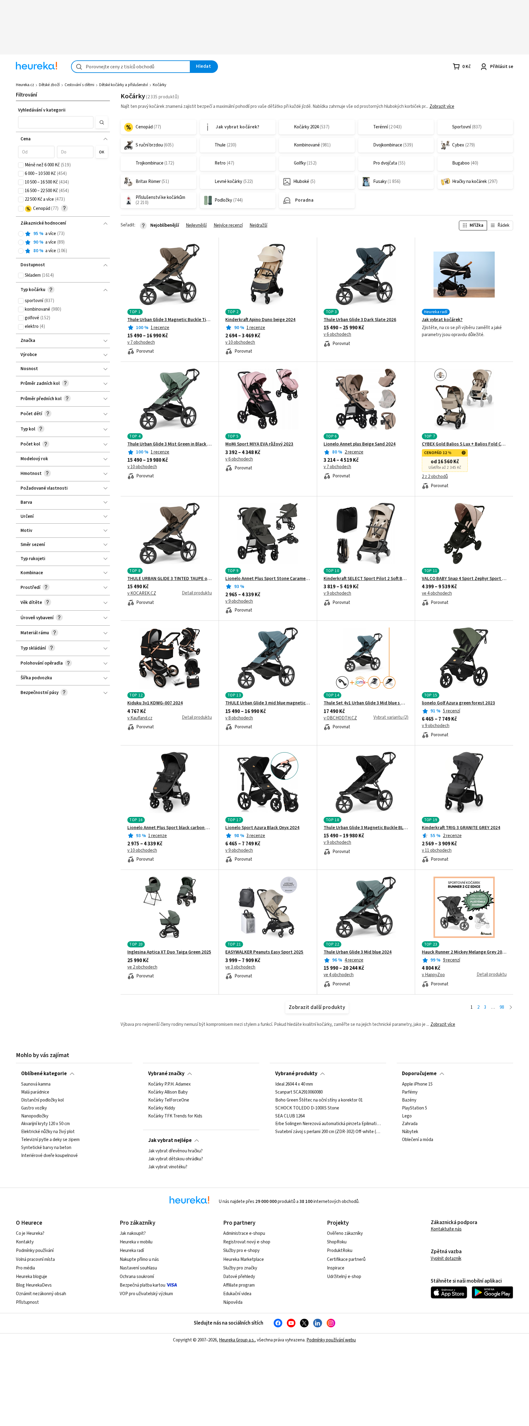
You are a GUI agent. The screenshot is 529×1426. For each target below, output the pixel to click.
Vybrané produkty (296, 1073)
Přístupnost (27, 1302)
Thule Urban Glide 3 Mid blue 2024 (358, 952)
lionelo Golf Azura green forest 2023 (458, 703)
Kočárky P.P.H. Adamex (169, 1084)
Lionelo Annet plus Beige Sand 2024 (360, 444)
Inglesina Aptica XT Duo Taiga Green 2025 (169, 952)
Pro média (25, 1268)
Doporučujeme (419, 1073)
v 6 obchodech (337, 335)
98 (502, 1007)
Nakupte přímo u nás (139, 1259)
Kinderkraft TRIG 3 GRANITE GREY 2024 (461, 828)
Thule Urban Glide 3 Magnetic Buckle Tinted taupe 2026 (169, 320)
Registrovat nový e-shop (246, 1242)
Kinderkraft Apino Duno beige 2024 (260, 320)
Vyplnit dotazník (446, 1258)
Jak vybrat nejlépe (170, 1140)
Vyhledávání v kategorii (42, 110)
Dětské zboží (49, 85)
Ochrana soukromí (137, 1276)
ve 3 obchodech (240, 967)
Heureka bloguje (31, 1276)
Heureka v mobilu (136, 1242)
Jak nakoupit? (133, 1233)
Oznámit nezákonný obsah (41, 1294)
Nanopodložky (34, 1116)
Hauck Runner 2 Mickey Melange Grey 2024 (464, 952)
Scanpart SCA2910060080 (299, 1092)
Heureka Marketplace (243, 1259)
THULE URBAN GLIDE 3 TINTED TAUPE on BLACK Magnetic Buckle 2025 (169, 579)
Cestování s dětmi (79, 85)
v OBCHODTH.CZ (340, 718)
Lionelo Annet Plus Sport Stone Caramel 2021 (267, 579)
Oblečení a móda (417, 1140)
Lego (407, 1116)
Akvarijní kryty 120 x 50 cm (45, 1124)
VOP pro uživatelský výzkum (146, 1294)
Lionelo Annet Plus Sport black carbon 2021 (169, 828)
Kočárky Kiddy (161, 1108)
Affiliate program (239, 1285)
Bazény (409, 1100)
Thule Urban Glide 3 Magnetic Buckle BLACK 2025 (366, 828)
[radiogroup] (63, 242)
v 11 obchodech (437, 851)
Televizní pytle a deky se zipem (50, 1140)
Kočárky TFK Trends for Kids (175, 1116)
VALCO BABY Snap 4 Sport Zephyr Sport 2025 (464, 579)
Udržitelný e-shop (344, 1276)
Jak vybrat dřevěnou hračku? (175, 1151)
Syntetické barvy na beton (46, 1148)
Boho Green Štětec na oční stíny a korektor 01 (319, 1100)
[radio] (21, 234)
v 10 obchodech (240, 342)
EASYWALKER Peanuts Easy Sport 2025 (264, 952)
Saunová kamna (36, 1084)
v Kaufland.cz (139, 718)
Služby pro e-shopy (241, 1250)
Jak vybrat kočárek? (442, 320)
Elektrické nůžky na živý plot (48, 1132)
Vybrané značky (166, 1073)
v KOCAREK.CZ (141, 593)
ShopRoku (337, 1242)
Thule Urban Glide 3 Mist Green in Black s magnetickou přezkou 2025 (169, 444)
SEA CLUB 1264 (290, 1116)
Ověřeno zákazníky (345, 1233)
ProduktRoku (339, 1250)
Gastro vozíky (34, 1108)
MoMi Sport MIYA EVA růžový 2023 (259, 444)
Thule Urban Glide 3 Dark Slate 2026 (360, 320)
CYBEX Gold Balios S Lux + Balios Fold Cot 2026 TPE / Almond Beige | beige (464, 444)
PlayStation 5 (414, 1108)
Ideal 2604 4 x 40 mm (294, 1084)
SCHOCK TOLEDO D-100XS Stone (307, 1108)
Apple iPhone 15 (417, 1084)
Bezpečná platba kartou (142, 1285)
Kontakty (25, 1242)
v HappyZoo (433, 975)
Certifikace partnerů (346, 1259)
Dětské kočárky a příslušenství (123, 85)
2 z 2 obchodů (435, 477)
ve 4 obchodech (437, 593)
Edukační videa (237, 1294)
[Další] (510, 1007)
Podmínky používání (35, 1250)
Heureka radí (132, 1250)
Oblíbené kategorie (44, 1073)
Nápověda (232, 1302)
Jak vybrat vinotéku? (167, 1167)
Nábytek (410, 1132)
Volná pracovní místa (35, 1259)
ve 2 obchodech (142, 967)
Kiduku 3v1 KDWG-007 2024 (155, 703)
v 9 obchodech (239, 601)
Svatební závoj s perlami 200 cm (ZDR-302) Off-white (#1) (328, 1132)
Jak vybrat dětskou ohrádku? (175, 1159)
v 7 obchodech (141, 342)
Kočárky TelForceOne (168, 1100)
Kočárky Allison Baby (168, 1092)
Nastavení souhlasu (138, 1268)
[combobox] (130, 66)
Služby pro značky (240, 1268)
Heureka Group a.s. (237, 1340)
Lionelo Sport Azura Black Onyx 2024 (262, 828)
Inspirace (335, 1268)
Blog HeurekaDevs (34, 1285)
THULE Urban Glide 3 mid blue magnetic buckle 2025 (267, 703)
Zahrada (410, 1124)
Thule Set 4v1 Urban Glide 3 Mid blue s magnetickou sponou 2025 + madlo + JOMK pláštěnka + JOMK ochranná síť (366, 703)
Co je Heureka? (30, 1233)
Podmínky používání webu (331, 1340)
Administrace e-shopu (244, 1233)
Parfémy (410, 1092)
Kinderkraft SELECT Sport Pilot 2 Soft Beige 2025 (366, 579)
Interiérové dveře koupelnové (49, 1156)
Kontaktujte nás (446, 1229)
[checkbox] (21, 165)
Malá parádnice (35, 1092)
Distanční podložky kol (42, 1100)
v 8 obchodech (239, 718)
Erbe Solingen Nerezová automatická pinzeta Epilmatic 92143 (328, 1124)
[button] (55, 122)
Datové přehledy (239, 1276)
